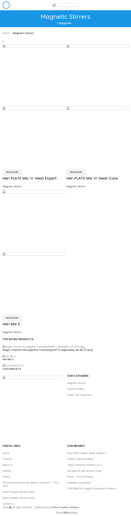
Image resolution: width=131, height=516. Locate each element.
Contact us (8, 503)
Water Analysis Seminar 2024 (19, 497)
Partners (7, 470)
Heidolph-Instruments (79, 482)
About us (7, 464)
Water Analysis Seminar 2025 (19, 491)
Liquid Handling (75, 388)
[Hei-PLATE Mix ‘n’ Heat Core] (97, 75)
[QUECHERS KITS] (13, 365)
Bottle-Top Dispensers (79, 394)
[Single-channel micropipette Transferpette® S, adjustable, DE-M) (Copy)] (44, 346)
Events (6, 476)
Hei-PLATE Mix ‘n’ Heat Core (92, 178)
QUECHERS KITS (12, 369)
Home (6, 33)
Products (7, 458)
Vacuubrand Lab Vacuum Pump (84, 470)
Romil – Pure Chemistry (80, 476)
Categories (64, 23)
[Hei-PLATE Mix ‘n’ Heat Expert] (34, 75)
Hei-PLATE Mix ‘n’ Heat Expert (30, 178)
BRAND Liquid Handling (80, 458)
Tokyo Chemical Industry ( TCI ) (84, 464)
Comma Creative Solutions (64, 507)
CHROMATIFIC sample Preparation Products (91, 488)
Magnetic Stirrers (12, 186)
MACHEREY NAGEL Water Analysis (86, 453)
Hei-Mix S (8, 359)
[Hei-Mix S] (9, 355)
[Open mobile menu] (6, 5)
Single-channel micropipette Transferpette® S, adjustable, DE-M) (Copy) (48, 350)
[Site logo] (65, 4)
